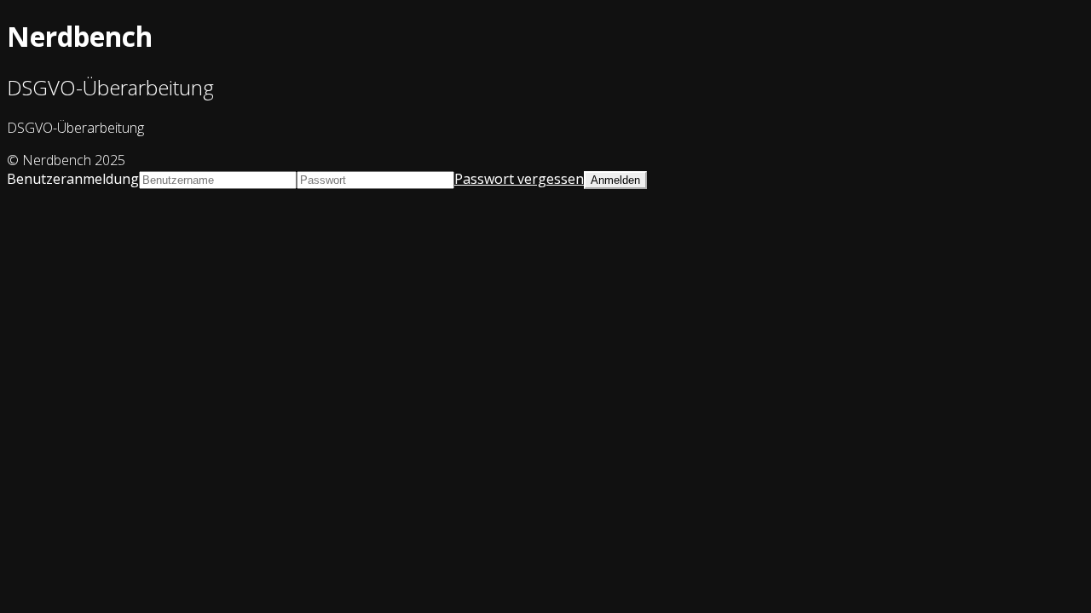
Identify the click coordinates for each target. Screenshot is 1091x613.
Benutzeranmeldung (73, 178)
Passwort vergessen (519, 178)
